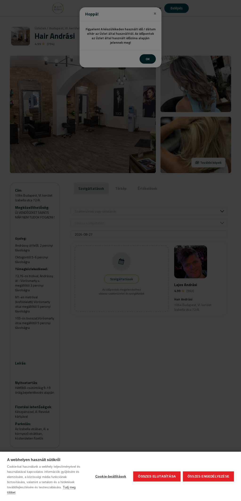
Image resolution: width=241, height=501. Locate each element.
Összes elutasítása (157, 476)
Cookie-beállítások (110, 476)
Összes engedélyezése (208, 476)
